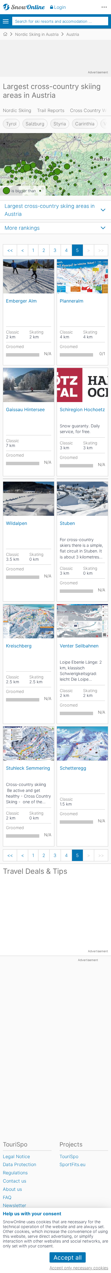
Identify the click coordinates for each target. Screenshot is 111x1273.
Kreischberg (19, 646)
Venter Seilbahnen (79, 646)
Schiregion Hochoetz (82, 409)
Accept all (68, 1257)
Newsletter (14, 1205)
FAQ (7, 1197)
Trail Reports (50, 110)
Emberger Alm (21, 301)
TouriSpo (68, 1156)
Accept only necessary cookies (79, 1267)
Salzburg (35, 124)
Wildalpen (16, 523)
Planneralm (71, 301)
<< (10, 250)
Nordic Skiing (17, 110)
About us (12, 1189)
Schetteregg (73, 768)
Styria (60, 124)
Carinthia (84, 124)
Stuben (67, 523)
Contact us (14, 1181)
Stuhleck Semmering (28, 768)
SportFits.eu (72, 1164)
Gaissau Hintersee (25, 409)
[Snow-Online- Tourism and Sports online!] (7, 34)
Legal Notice (16, 1156)
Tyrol (11, 124)
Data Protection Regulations (19, 1168)
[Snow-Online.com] (24, 7)
